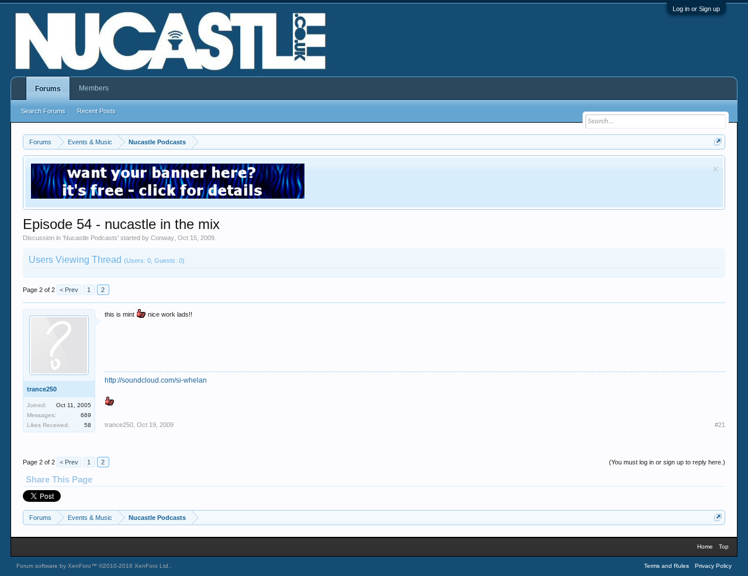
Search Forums (43, 110)
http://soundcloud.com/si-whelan (156, 380)
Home (705, 546)
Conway (162, 237)
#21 (720, 424)
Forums (48, 89)
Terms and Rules (666, 566)
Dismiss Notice (715, 169)
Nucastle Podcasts (90, 237)
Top (724, 546)
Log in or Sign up (696, 8)
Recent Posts (96, 110)
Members (94, 88)
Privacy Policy (713, 566)
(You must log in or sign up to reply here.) (667, 462)
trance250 (42, 389)
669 (86, 415)
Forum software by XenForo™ (93, 566)
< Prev (69, 289)
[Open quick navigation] (718, 141)
